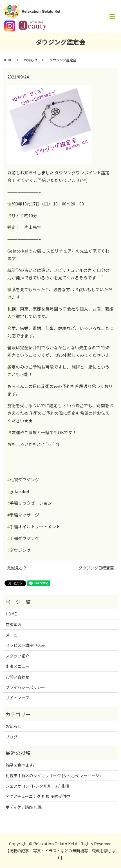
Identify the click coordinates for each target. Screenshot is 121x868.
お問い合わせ (17, 677)
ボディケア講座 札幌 (24, 807)
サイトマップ (17, 697)
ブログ (11, 737)
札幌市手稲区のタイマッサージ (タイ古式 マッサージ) (53, 775)
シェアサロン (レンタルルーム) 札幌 (37, 786)
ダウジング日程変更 (96, 568)
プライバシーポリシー (25, 687)
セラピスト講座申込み (25, 645)
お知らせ (30, 59)
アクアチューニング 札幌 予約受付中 (38, 796)
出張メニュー (17, 666)
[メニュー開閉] (112, 16)
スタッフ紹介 (17, 656)
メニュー (13, 635)
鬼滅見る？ (17, 568)
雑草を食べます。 (21, 765)
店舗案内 (13, 624)
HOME (7, 59)
